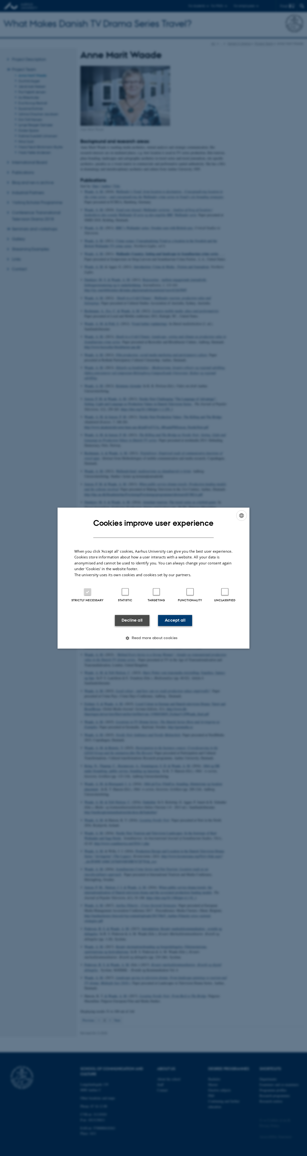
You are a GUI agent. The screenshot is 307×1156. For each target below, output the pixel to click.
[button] (153, 638)
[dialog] (153, 578)
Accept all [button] (175, 620)
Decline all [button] (132, 620)
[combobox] (241, 515)
